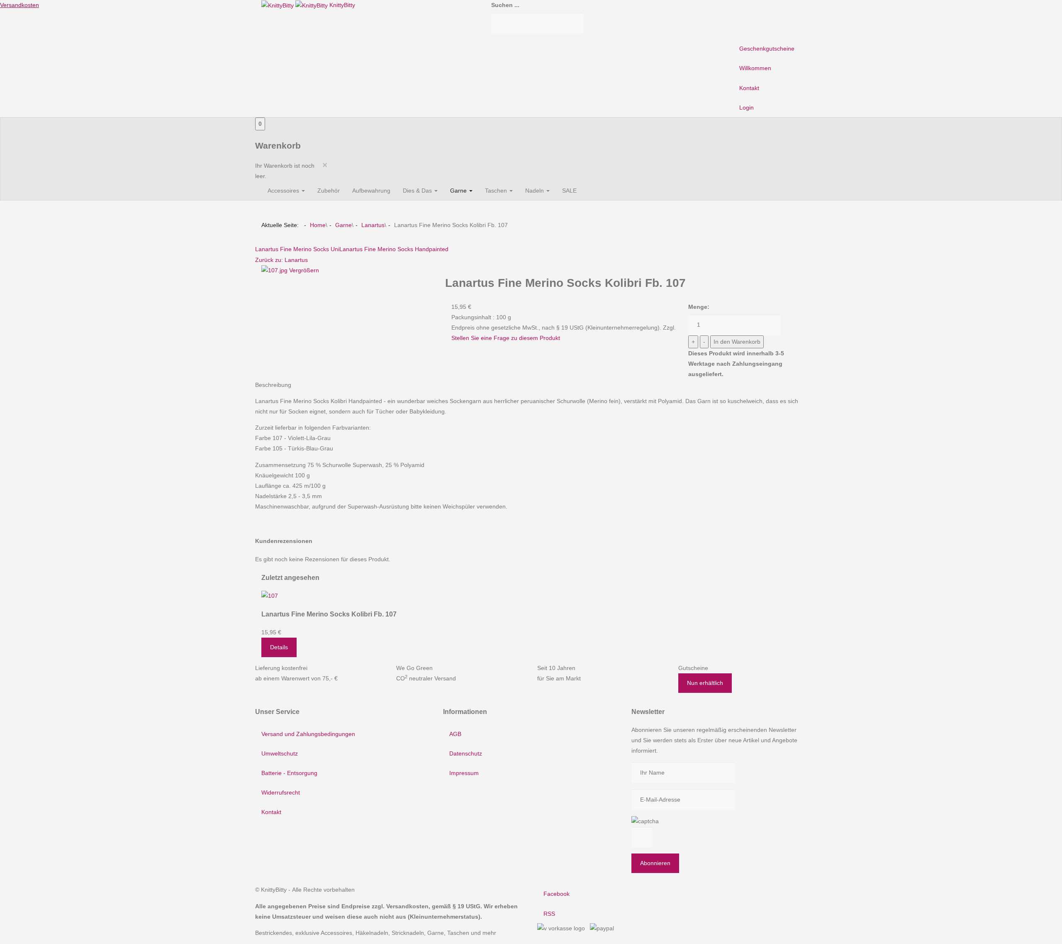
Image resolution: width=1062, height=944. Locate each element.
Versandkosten (19, 5)
